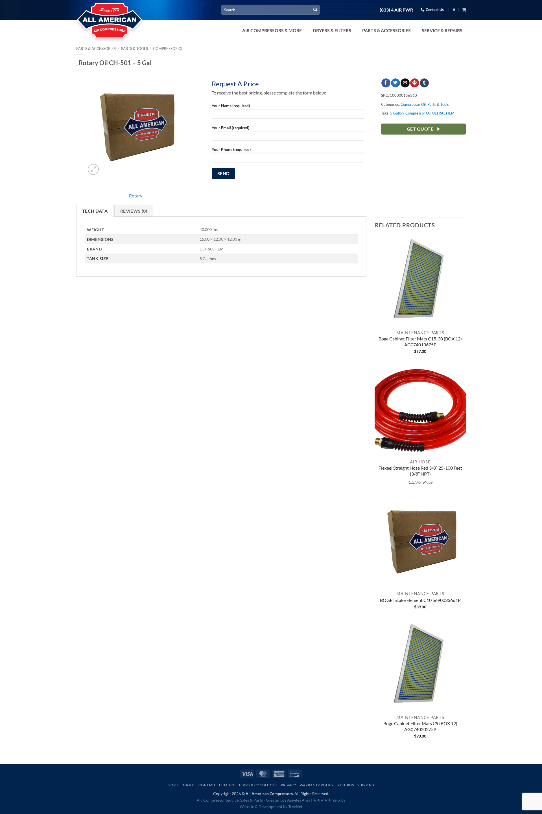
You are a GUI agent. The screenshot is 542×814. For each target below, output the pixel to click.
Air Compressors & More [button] (272, 30)
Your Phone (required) (231, 149)
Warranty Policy (317, 785)
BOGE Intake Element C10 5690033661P (420, 600)
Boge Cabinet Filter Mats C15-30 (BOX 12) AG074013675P (420, 341)
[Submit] (315, 10)
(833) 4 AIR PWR (396, 9)
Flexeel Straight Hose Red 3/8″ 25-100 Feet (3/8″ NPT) (420, 470)
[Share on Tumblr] (424, 82)
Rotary (135, 195)
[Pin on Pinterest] (414, 82)
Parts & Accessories (96, 48)
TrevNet (295, 806)
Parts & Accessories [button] (386, 30)
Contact (206, 785)
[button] (454, 9)
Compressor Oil (168, 48)
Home (173, 785)
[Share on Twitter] (395, 82)
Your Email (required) (230, 127)
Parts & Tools (134, 48)
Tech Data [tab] (95, 211)
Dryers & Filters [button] (332, 30)
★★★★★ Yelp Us (329, 800)
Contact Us (435, 9)
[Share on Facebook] (385, 82)
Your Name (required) (231, 105)
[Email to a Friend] (405, 82)
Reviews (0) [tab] (133, 211)
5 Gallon (397, 113)
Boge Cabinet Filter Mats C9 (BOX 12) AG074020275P (420, 726)
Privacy (288, 785)
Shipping (365, 785)
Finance (227, 785)
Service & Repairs (442, 30)
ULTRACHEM (443, 113)
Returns (345, 785)
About (188, 785)
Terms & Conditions (258, 785)
